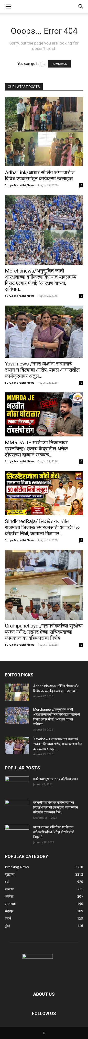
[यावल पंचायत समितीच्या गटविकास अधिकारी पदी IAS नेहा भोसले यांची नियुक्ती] (17, 833)
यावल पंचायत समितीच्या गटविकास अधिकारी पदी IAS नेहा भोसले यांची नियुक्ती (53, 832)
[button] (8, 6)
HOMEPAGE (59, 64)
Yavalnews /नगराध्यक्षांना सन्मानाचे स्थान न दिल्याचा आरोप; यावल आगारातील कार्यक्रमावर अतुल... (42, 370)
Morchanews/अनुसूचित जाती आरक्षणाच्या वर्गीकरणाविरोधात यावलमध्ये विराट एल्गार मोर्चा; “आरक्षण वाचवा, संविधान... (41, 280)
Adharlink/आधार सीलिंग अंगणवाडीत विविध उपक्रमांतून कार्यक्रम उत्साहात (40, 176)
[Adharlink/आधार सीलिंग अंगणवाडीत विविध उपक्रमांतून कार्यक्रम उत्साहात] (44, 131)
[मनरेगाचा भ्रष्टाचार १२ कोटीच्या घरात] (17, 785)
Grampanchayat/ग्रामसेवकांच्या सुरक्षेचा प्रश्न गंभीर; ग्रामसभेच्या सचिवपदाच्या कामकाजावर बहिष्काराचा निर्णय (44, 632)
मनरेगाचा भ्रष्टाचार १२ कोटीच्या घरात (55, 779)
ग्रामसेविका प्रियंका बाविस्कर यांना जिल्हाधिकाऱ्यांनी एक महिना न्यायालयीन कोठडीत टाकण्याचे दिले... (55, 807)
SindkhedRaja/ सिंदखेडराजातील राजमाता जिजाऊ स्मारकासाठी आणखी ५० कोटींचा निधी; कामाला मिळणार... (42, 527)
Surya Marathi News (19, 185)
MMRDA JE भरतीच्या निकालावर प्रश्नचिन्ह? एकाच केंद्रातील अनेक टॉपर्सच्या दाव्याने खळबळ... (36, 449)
